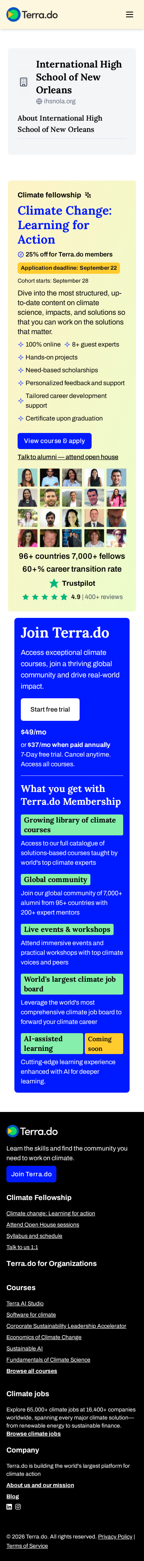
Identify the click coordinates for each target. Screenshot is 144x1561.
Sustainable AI (24, 1349)
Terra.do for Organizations (51, 1263)
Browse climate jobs (33, 1434)
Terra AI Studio (25, 1303)
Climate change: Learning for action (50, 1213)
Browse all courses (31, 1371)
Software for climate (31, 1315)
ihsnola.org (60, 101)
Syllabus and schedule (34, 1236)
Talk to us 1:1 (22, 1247)
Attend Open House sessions (42, 1225)
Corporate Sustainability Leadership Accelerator (66, 1326)
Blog (12, 1496)
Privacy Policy (115, 1537)
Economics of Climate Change (44, 1337)
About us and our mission (40, 1485)
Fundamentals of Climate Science (48, 1360)
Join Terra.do (31, 1174)
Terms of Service (27, 1546)
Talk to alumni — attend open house (68, 456)
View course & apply (54, 440)
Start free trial (50, 709)
